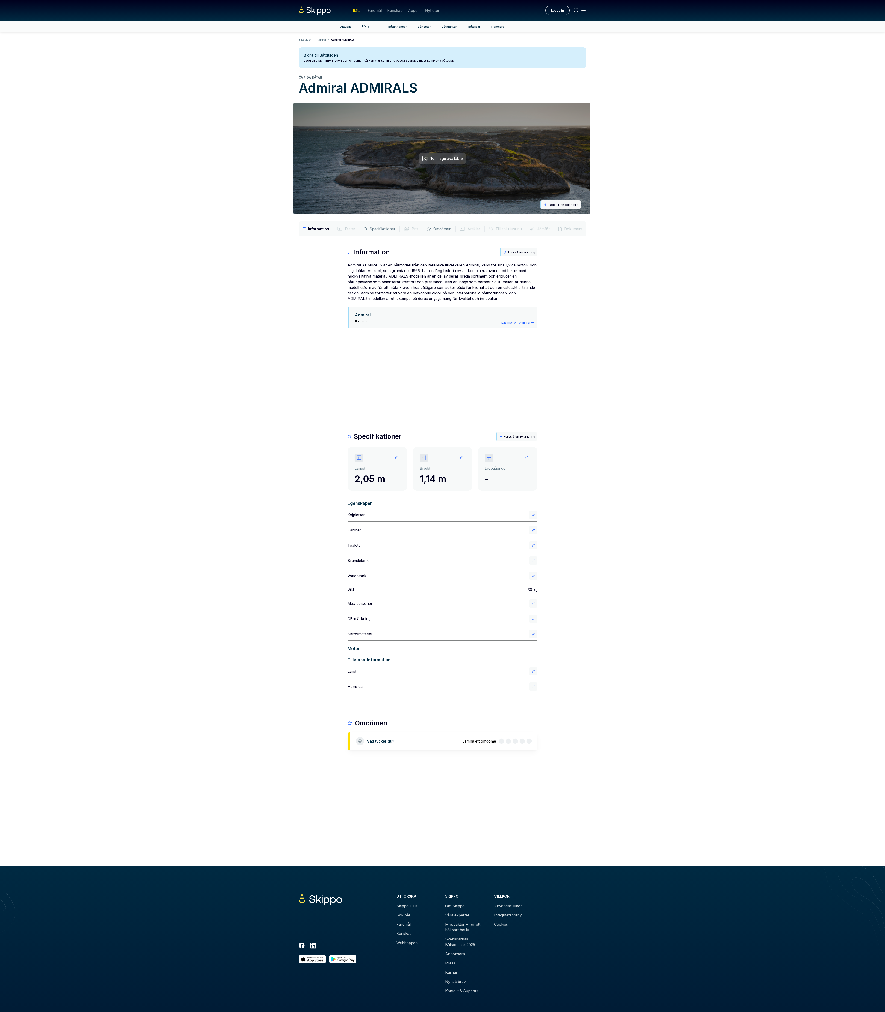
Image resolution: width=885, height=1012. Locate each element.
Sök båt (403, 915)
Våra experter (457, 915)
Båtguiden (369, 26)
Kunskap (395, 10)
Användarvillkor (508, 906)
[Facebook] (302, 946)
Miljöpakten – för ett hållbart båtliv (462, 927)
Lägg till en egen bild (563, 204)
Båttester (424, 26)
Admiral (321, 39)
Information (318, 229)
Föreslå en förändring (519, 436)
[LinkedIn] (313, 946)
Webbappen (407, 942)
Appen (414, 10)
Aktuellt (345, 26)
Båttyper (474, 26)
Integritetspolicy (508, 915)
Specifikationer (382, 229)
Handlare (497, 26)
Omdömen (442, 229)
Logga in (557, 10)
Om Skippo (455, 906)
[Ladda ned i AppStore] (312, 959)
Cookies (501, 924)
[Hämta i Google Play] (342, 959)
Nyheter (432, 10)
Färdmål (375, 10)
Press (450, 963)
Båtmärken (449, 26)
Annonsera (455, 954)
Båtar (357, 10)
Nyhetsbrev (455, 981)
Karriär (451, 972)
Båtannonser (397, 26)
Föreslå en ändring (521, 252)
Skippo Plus (406, 906)
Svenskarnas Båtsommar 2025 (460, 942)
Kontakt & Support (461, 990)
